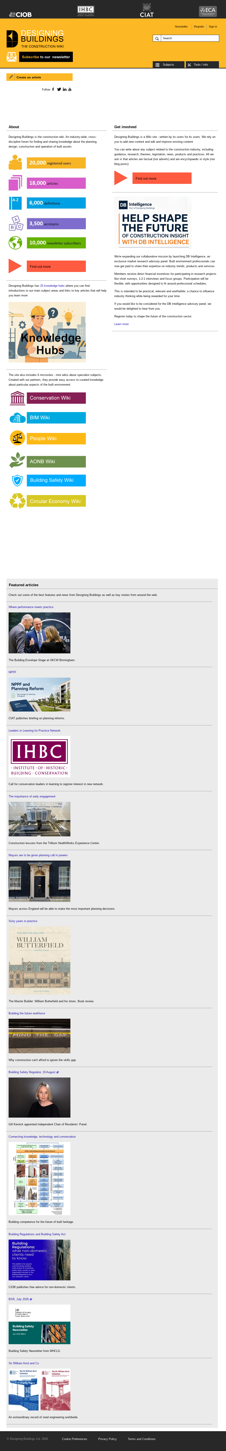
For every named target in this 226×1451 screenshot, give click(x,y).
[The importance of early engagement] (39, 835)
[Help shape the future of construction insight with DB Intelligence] (153, 248)
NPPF (12, 672)
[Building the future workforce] (39, 1052)
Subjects (168, 64)
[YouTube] (69, 89)
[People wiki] (47, 445)
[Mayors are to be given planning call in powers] (39, 901)
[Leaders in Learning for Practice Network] (39, 776)
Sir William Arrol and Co (24, 1363)
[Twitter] (58, 89)
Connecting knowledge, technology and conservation (42, 1136)
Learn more (121, 324)
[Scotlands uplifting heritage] (39, 1409)
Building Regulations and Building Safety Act (37, 1234)
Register (199, 26)
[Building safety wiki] (47, 486)
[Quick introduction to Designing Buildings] (47, 252)
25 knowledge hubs (52, 285)
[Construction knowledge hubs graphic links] (47, 362)
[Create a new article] (153, 185)
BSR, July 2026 (19, 1299)
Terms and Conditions (142, 1439)
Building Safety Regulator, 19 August (32, 1072)
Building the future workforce (27, 1013)
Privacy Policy (107, 1439)
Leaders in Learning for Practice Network (34, 730)
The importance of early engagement (32, 796)
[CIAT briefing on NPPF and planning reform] (39, 710)
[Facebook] (53, 89)
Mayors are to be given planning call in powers (38, 855)
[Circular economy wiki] (47, 509)
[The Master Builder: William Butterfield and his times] (39, 993)
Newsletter (181, 26)
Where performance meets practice (31, 607)
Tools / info (201, 64)
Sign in (213, 26)
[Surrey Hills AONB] (47, 468)
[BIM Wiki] (47, 423)
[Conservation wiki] (47, 405)
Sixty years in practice (23, 921)
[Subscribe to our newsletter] (40, 61)
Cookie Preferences (74, 1439)
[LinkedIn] (64, 89)
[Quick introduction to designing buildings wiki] (47, 273)
